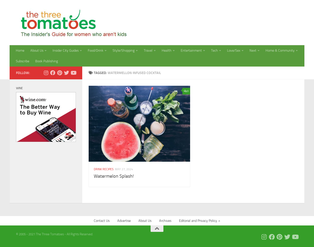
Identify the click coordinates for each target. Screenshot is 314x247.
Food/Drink (95, 50)
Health (167, 50)
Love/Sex (233, 50)
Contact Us (102, 221)
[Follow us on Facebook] (52, 72)
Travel (148, 50)
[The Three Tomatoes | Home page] (72, 23)
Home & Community (280, 50)
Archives (165, 221)
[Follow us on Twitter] (66, 72)
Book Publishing (46, 61)
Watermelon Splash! (114, 176)
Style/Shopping (124, 50)
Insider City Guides (66, 50)
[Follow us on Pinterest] (59, 72)
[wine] (46, 141)
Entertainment (191, 50)
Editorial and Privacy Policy (198, 221)
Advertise (124, 221)
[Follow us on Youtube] (73, 72)
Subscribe (22, 61)
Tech (214, 50)
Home (20, 50)
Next (252, 50)
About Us (36, 50)
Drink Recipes (104, 169)
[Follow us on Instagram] (45, 72)
